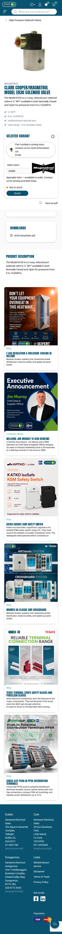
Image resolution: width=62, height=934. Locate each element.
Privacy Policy (41, 882)
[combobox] (34, 11)
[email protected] (14, 848)
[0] (53, 4)
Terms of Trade (41, 876)
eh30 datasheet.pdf (24, 235)
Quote (17, 193)
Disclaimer (39, 871)
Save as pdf (51, 203)
